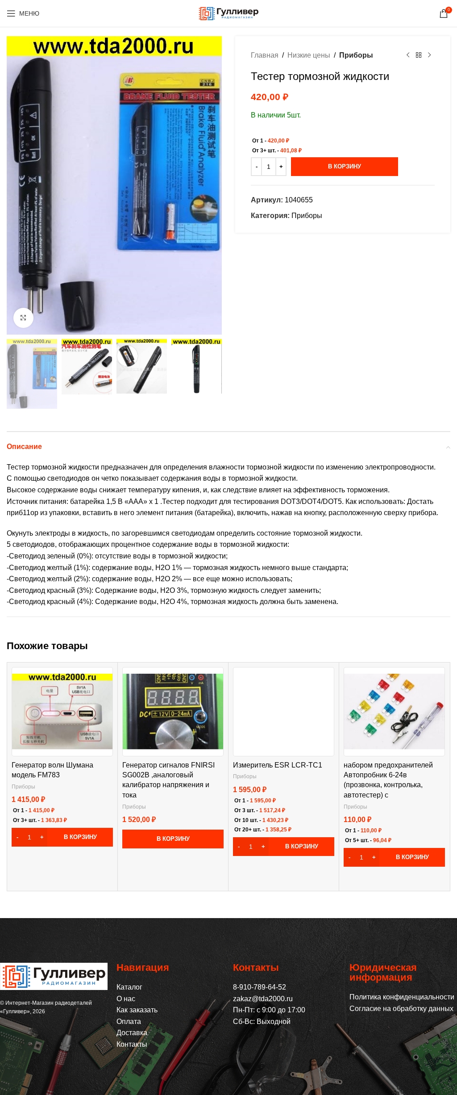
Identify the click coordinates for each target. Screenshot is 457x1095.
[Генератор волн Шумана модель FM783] (62, 711)
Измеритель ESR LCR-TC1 (277, 765)
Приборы (356, 55)
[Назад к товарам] (418, 55)
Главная (264, 55)
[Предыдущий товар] (408, 55)
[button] (62, 837)
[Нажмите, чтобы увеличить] (23, 318)
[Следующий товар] (429, 55)
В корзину (344, 166)
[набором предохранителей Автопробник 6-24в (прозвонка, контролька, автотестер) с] (394, 711)
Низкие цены (308, 55)
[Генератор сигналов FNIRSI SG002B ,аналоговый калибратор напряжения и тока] (173, 711)
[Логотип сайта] (228, 13)
